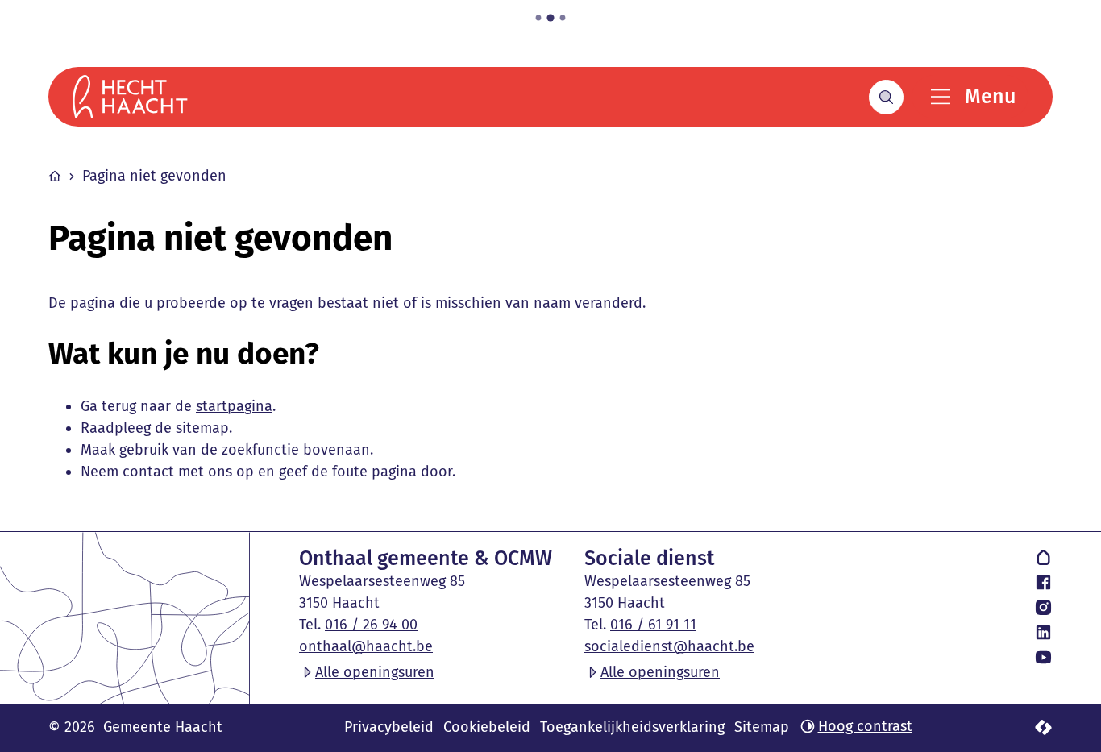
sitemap (202, 428)
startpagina (234, 406)
